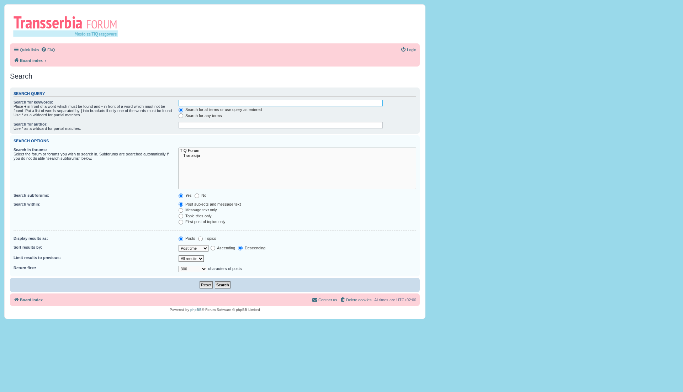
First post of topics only (205, 221)
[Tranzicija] (297, 155)
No (203, 195)
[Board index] (68, 26)
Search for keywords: (33, 102)
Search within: (27, 204)
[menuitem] (48, 50)
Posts (189, 238)
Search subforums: (31, 195)
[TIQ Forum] (297, 150)
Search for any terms (203, 115)
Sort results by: (28, 247)
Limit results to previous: (37, 257)
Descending (254, 248)
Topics (210, 238)
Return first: (25, 268)
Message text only (200, 210)
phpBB (196, 310)
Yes (188, 195)
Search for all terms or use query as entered (223, 109)
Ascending (225, 248)
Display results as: (31, 238)
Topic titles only (198, 216)
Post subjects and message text (212, 204)
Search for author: (31, 124)
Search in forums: (30, 150)
